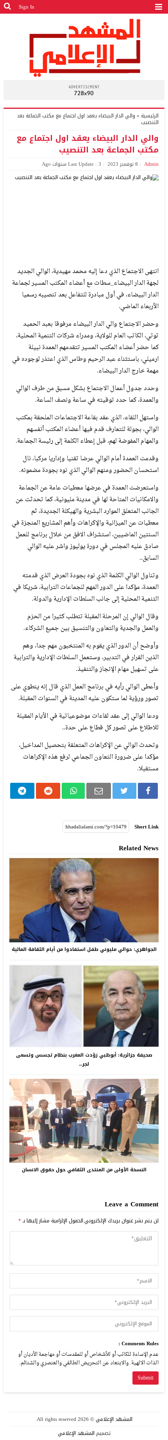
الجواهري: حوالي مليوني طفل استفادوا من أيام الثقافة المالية (84, 949)
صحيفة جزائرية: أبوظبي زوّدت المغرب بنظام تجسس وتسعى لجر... (84, 1059)
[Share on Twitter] (124, 791)
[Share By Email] (98, 791)
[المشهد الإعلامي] (84, 47)
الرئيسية (150, 116)
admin (151, 164)
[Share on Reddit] (48, 791)
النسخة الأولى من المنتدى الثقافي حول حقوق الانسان (84, 1169)
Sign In (26, 7)
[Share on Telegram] (22, 791)
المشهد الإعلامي (114, 1419)
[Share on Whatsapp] (73, 791)
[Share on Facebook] (148, 791)
